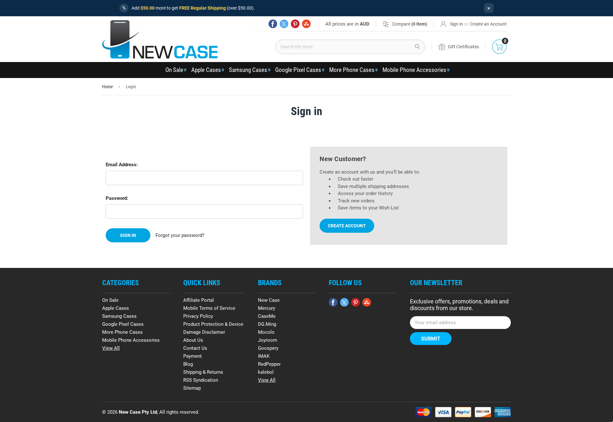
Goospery (268, 348)
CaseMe (267, 316)
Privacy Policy (198, 316)
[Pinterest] (295, 24)
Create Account (347, 225)
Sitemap (192, 388)
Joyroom (267, 340)
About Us (193, 340)
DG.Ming (267, 324)
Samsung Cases (248, 70)
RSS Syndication (200, 380)
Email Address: (122, 165)
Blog (188, 364)
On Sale (174, 70)
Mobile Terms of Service (209, 308)
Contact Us (195, 348)
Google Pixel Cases (298, 70)
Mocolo (266, 332)
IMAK (263, 356)
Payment (192, 356)
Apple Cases (206, 70)
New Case (269, 300)
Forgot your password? (179, 235)
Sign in (456, 24)
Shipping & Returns (203, 372)
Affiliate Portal (198, 300)
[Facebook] (273, 24)
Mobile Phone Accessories (414, 70)
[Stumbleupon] (306, 24)
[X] (284, 24)
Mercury (266, 308)
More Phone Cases (352, 70)
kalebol (266, 372)
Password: (117, 198)
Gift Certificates (463, 46)
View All (111, 348)
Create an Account (488, 24)
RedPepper (269, 364)
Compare (409, 24)
